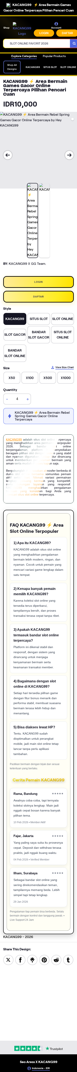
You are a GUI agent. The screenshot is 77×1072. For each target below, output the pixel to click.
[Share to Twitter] (8, 959)
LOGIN (44, 33)
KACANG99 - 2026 (18, 937)
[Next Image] (69, 155)
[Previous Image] (7, 155)
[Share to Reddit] (56, 959)
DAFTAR (38, 296)
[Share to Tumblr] (68, 959)
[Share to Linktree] (32, 959)
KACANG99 (14, 439)
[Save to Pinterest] (44, 959)
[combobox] (36, 43)
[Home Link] (22, 29)
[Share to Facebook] (20, 959)
